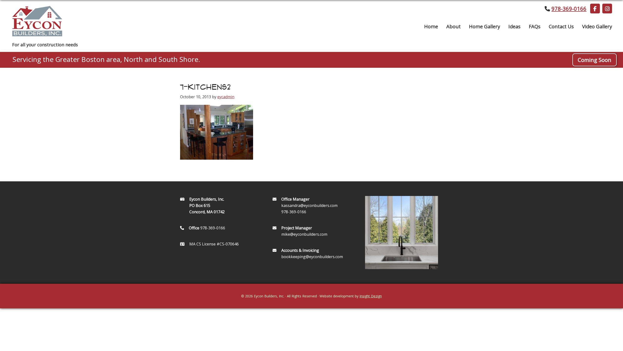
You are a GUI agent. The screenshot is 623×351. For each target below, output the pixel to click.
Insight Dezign (370, 296)
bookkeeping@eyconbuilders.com (312, 256)
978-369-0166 (568, 8)
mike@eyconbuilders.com (304, 234)
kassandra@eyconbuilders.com (309, 205)
